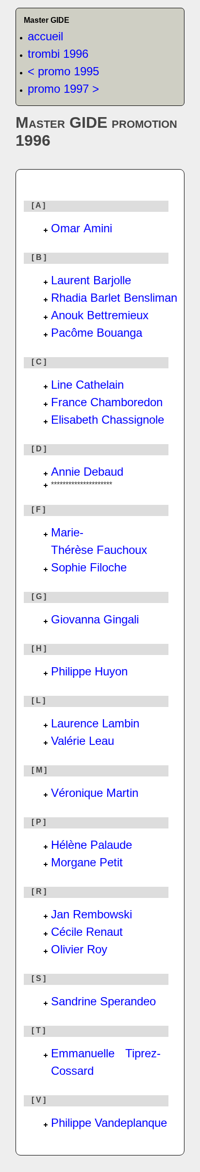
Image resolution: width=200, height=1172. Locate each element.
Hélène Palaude (91, 844)
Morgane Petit (87, 862)
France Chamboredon (107, 402)
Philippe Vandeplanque (109, 1122)
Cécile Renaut (87, 931)
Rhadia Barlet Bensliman (114, 297)
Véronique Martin (94, 792)
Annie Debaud (87, 471)
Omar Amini (81, 228)
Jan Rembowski (91, 914)
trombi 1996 (58, 53)
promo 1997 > (63, 88)
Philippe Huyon (89, 671)
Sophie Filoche (89, 567)
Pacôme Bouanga (96, 332)
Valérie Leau (82, 740)
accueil (45, 36)
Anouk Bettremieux (100, 315)
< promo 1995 (63, 71)
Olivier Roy (79, 949)
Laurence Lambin (95, 723)
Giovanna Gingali (95, 619)
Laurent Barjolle (91, 280)
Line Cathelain (87, 384)
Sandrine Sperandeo (103, 1001)
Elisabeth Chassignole (107, 419)
